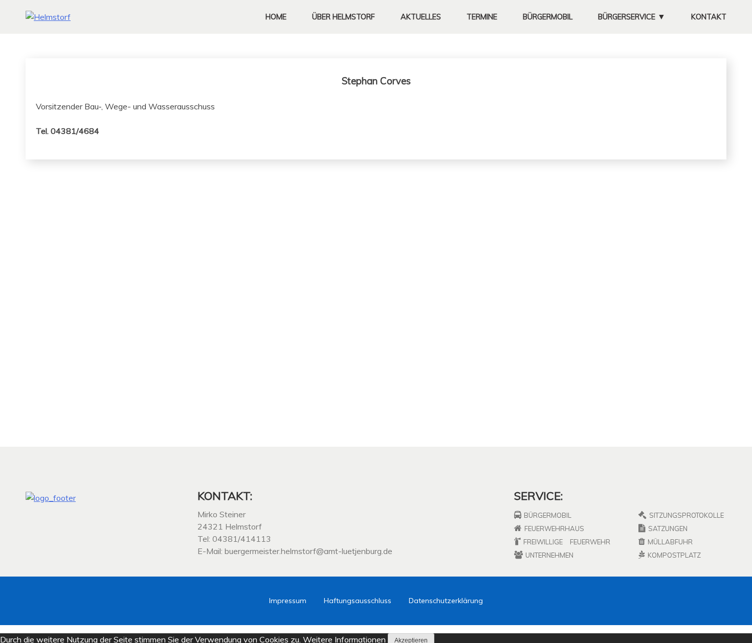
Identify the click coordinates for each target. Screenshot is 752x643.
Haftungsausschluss (357, 600)
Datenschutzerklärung (446, 600)
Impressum (287, 600)
